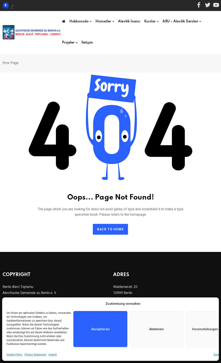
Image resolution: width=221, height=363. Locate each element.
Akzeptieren (100, 329)
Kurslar (150, 21)
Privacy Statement (35, 354)
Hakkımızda (78, 21)
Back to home (110, 229)
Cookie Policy (14, 354)
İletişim (87, 42)
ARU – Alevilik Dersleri (180, 21)
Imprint (53, 354)
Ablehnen (156, 329)
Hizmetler (103, 21)
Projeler (68, 42)
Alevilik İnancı (129, 21)
